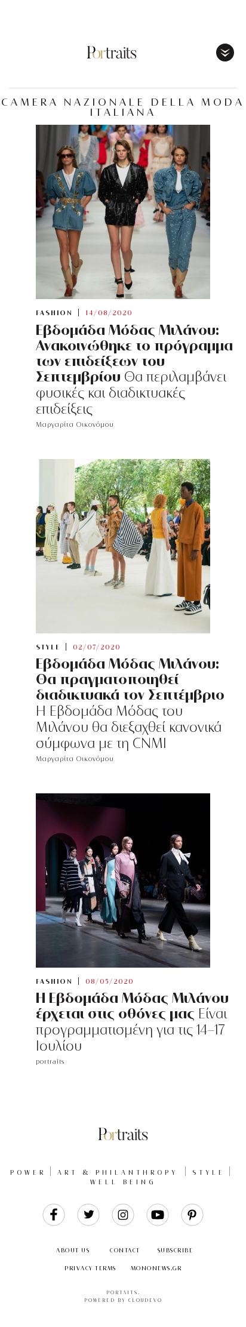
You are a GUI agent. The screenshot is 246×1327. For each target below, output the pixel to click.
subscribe (175, 1250)
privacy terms (90, 1268)
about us (73, 1250)
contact (125, 1250)
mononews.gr (156, 1268)
